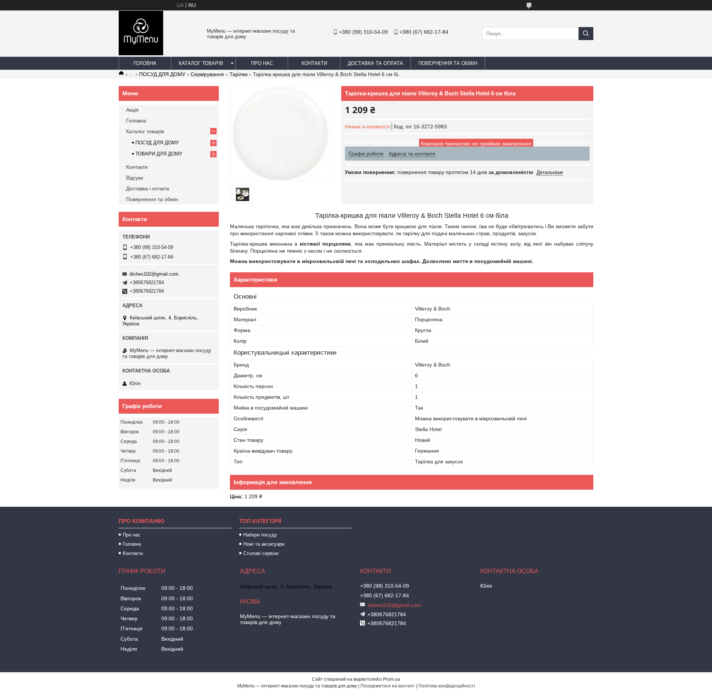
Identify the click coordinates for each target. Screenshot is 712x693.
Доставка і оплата (147, 188)
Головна (145, 63)
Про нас (262, 63)
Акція (132, 110)
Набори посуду (260, 535)
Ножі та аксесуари (263, 544)
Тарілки (239, 74)
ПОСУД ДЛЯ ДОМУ (162, 74)
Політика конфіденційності (446, 686)
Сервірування (207, 74)
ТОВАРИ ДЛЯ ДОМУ (158, 154)
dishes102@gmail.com (153, 274)
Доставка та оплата (375, 63)
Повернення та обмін (447, 63)
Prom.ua (391, 679)
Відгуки (134, 178)
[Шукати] (585, 33)
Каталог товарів (201, 63)
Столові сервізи (260, 553)
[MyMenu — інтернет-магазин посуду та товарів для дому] (141, 53)
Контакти (314, 63)
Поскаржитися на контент (387, 686)
